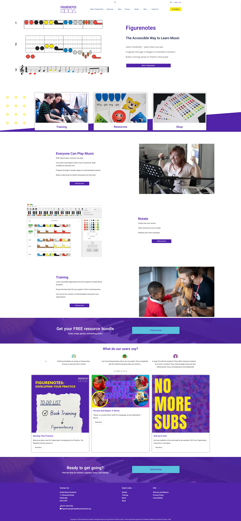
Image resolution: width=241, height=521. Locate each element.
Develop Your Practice (43, 435)
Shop (179, 127)
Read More (38, 447)
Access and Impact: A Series (106, 410)
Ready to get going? (85, 468)
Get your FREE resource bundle (85, 329)
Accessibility (158, 498)
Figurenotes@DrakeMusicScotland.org (76, 509)
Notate (143, 218)
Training (61, 127)
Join (179, 2)
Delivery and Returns (161, 492)
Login (175, 2)
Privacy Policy (158, 495)
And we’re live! (160, 435)
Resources (120, 127)
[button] (115, 2)
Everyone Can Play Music (75, 153)
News (124, 498)
